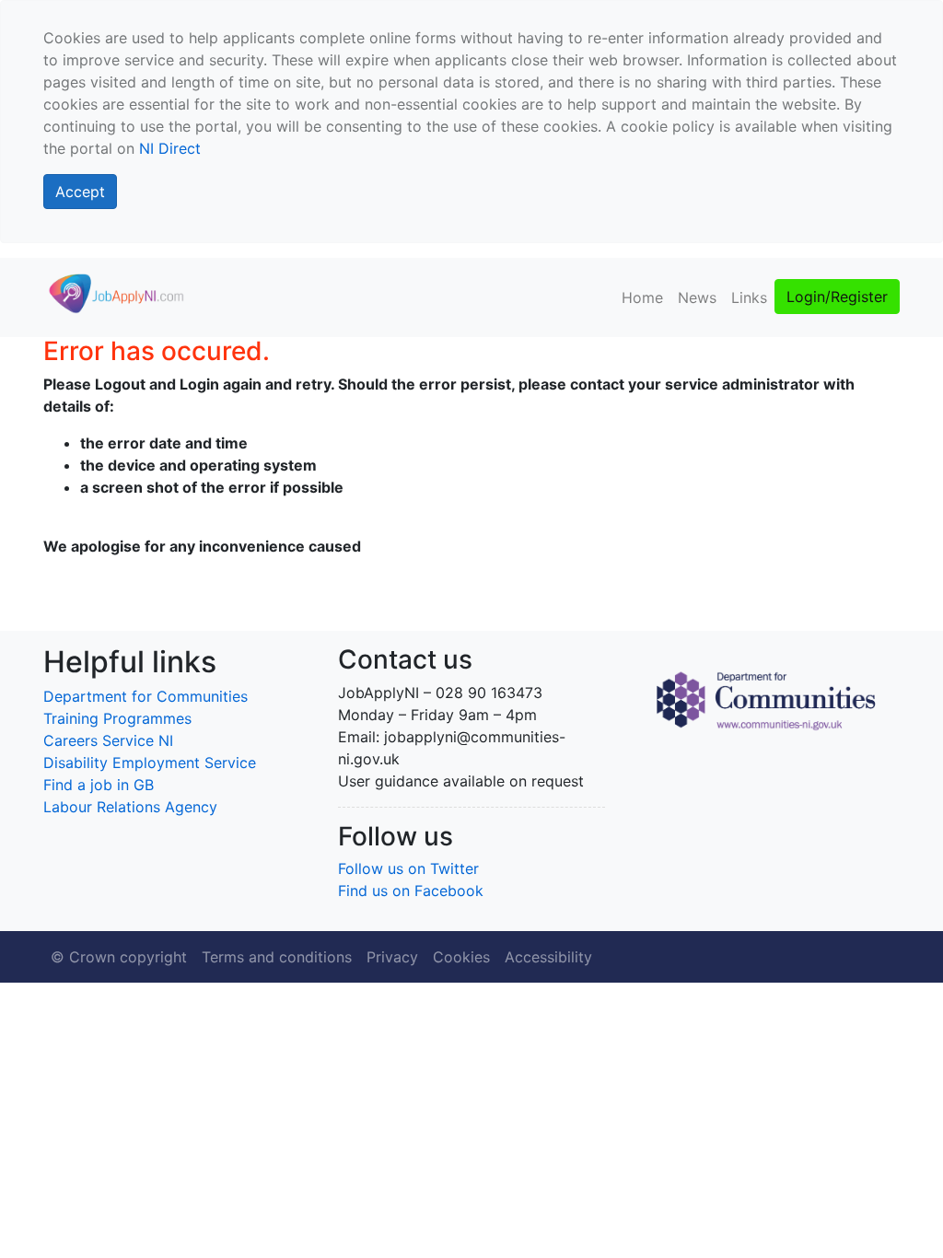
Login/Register (837, 296)
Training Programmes (117, 718)
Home (642, 297)
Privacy (392, 957)
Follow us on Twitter (408, 868)
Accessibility (548, 957)
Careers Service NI (108, 740)
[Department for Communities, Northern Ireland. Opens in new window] (766, 699)
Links (749, 297)
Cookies (461, 957)
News (697, 297)
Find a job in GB (98, 784)
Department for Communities (145, 696)
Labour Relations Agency (130, 807)
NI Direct (170, 148)
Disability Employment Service (149, 762)
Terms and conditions (277, 957)
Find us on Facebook (410, 890)
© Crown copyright (119, 957)
